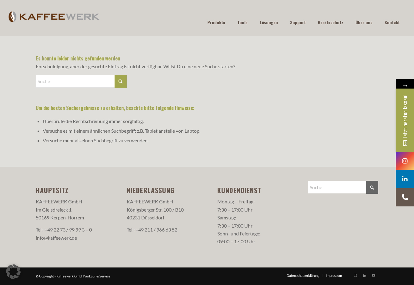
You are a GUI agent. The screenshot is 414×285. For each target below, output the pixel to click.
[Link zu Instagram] (355, 275)
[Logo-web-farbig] (54, 18)
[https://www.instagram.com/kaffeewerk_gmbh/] (405, 161)
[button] (13, 271)
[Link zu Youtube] (373, 275)
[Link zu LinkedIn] (364, 275)
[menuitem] (303, 275)
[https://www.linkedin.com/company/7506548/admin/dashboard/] (405, 179)
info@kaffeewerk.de (56, 238)
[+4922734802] (405, 197)
